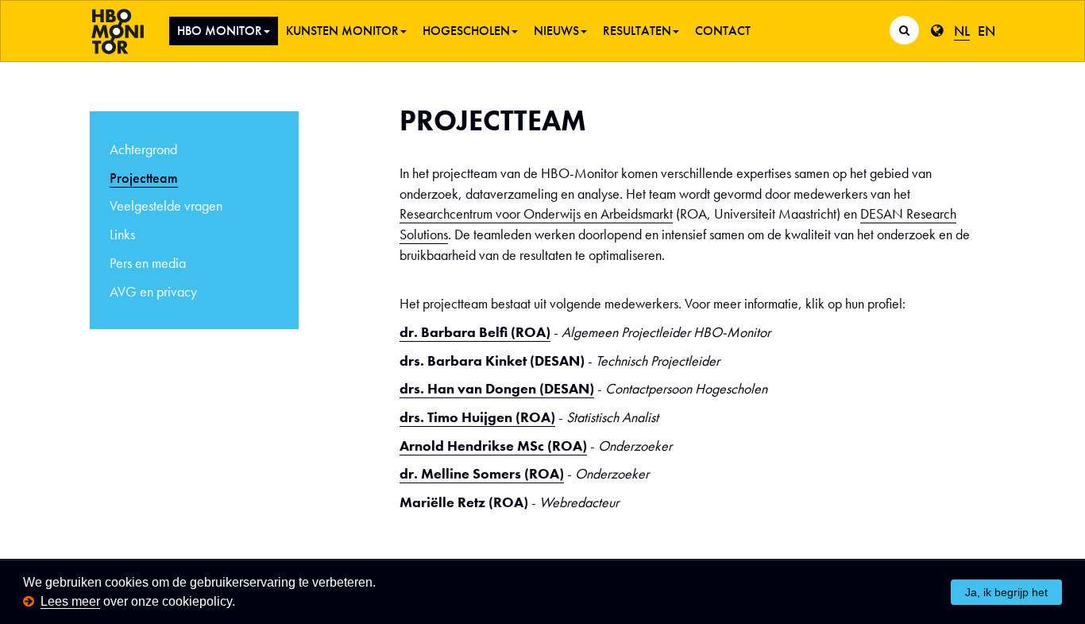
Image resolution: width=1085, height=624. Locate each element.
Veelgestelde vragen (166, 205)
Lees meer (70, 601)
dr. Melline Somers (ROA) (482, 473)
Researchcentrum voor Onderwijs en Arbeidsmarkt (536, 213)
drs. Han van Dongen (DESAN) (497, 388)
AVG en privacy (153, 291)
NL (962, 30)
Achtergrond (143, 149)
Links (122, 234)
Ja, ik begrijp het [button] (1006, 592)
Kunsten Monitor (342, 30)
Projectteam (144, 178)
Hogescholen (466, 30)
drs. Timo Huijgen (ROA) (477, 417)
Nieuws (556, 30)
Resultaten (637, 30)
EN (986, 30)
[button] (240, 603)
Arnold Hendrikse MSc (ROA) (493, 445)
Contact (723, 30)
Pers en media (148, 263)
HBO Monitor (219, 30)
